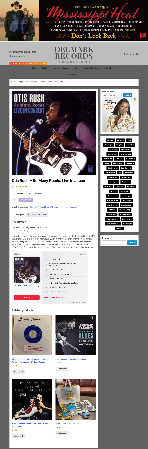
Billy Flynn (120, 140)
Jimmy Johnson (69, 207)
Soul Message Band (113, 224)
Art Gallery (108, 68)
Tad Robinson (127, 224)
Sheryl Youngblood (112, 219)
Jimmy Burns (129, 173)
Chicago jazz (125, 149)
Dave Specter (108, 159)
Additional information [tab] (37, 214)
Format (20, 194)
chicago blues (113, 149)
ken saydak (130, 186)
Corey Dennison (126, 154)
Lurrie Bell (113, 191)
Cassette (33, 207)
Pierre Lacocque (126, 205)
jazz (120, 173)
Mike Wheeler (124, 191)
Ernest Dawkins (126, 168)
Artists (44, 68)
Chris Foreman (112, 154)
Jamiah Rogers (110, 173)
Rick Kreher (111, 210)
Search (127, 95)
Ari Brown (110, 140)
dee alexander (130, 159)
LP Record (54, 207)
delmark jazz (130, 163)
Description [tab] (19, 214)
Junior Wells (108, 186)
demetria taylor (112, 168)
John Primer (126, 182)
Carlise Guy (130, 145)
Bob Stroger (108, 145)
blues (129, 140)
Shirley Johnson (127, 219)
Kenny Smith (119, 186)
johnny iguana (113, 182)
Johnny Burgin (125, 177)
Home (35, 68)
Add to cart (26, 200)
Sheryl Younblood (125, 214)
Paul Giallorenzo (112, 205)
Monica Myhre (126, 196)
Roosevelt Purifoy (124, 210)
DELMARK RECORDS (74, 52)
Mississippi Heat (113, 196)
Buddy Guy (119, 145)
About (73, 74)
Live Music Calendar (61, 68)
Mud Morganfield (112, 200)
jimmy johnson (112, 177)
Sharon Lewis (112, 214)
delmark (107, 163)
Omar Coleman (126, 200)
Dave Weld (119, 159)
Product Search (108, 92)
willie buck (119, 228)
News (76, 68)
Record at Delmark (92, 68)
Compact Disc (23, 82)
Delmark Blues (117, 163)
